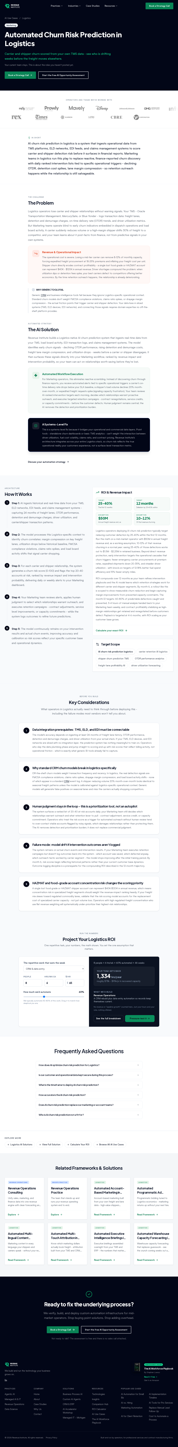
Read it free (149, 1377)
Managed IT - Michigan (74, 1417)
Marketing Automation (131, 1407)
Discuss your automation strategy (47, 461)
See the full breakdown (108, 1018)
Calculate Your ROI (79, 1144)
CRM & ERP (68, 1404)
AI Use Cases (11, 18)
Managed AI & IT (13, 1399)
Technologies (98, 1394)
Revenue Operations (14, 1404)
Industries (73, 5)
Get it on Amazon (151, 1380)
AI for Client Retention (131, 1416)
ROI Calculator (99, 1409)
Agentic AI (10, 1394)
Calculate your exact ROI (109, 630)
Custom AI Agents (72, 1399)
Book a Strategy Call (159, 6)
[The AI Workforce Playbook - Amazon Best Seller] (137, 1367)
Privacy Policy (51, 1437)
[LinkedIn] (6, 1380)
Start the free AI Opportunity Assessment (63, 75)
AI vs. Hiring (126, 1402)
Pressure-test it (138, 1018)
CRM (43, 295)
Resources (110, 5)
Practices (55, 5)
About (37, 1399)
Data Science (11, 1409)
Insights (95, 1399)
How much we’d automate (37, 992)
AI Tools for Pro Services (161, 1402)
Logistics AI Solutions (21, 1144)
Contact (38, 1414)
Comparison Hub (100, 1404)
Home (36, 1394)
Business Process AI (72, 1394)
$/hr (68, 976)
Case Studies (93, 5)
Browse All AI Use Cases (111, 1144)
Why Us (37, 1409)
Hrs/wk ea (50, 976)
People (27, 976)
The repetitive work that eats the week (44, 962)
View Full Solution (51, 1144)
